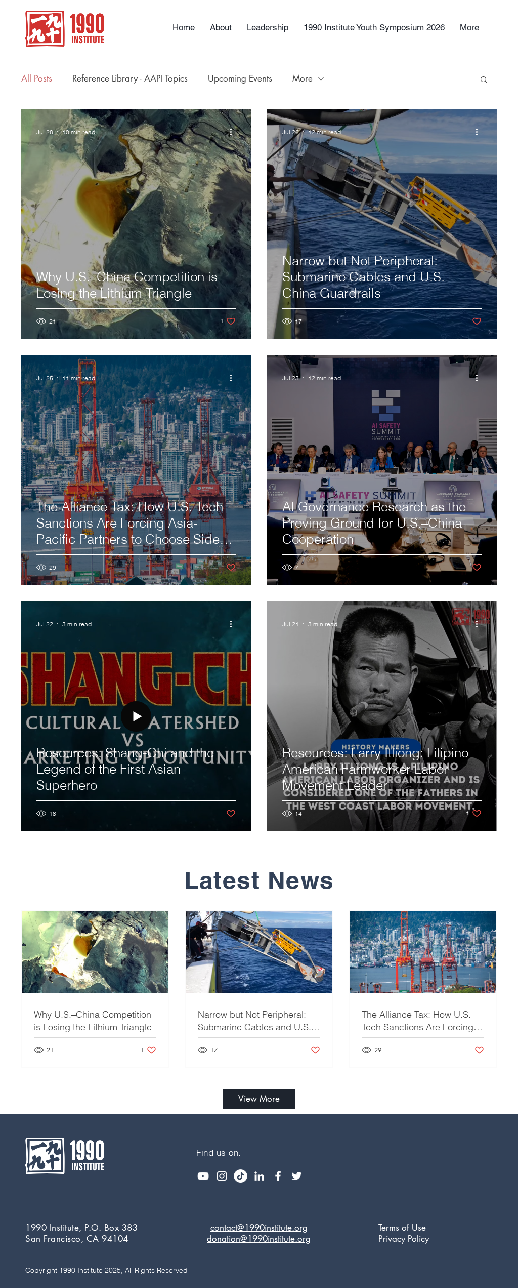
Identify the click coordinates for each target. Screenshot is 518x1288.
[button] (484, 80)
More (302, 78)
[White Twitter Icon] (297, 1176)
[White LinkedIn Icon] (259, 1176)
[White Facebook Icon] (278, 1176)
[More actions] (234, 132)
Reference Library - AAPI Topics (130, 78)
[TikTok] (240, 1176)
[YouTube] (203, 1176)
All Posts (36, 78)
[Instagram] (222, 1176)
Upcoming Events (240, 78)
